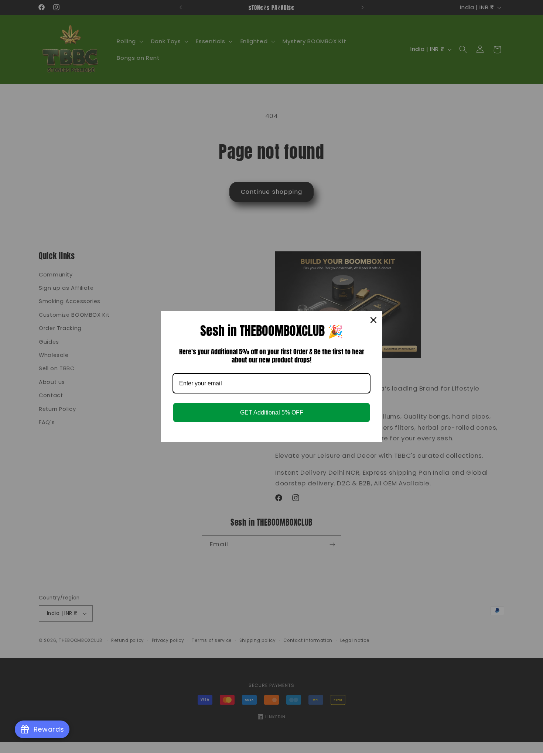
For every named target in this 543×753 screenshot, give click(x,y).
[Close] (373, 320)
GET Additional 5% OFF (271, 412)
